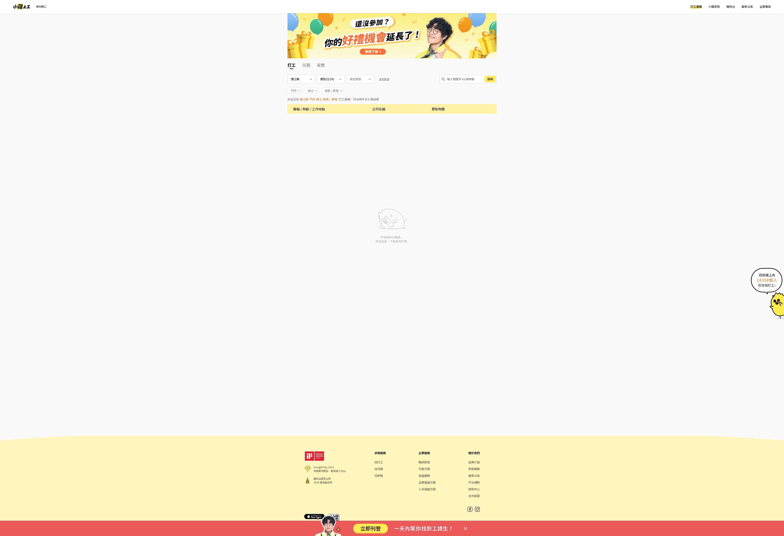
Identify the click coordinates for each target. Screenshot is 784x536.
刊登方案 (424, 469)
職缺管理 (424, 462)
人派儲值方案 (427, 489)
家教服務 (474, 469)
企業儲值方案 (427, 482)
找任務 (378, 469)
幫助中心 (474, 489)
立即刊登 (370, 528)
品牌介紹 (474, 462)
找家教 (378, 476)
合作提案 (474, 496)
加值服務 (424, 476)
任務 (306, 65)
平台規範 (474, 482)
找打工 (378, 462)
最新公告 (747, 6)
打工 (291, 65)
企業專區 (765, 6)
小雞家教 (714, 6)
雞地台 (730, 6)
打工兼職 (696, 6)
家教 (321, 65)
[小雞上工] (21, 6)
